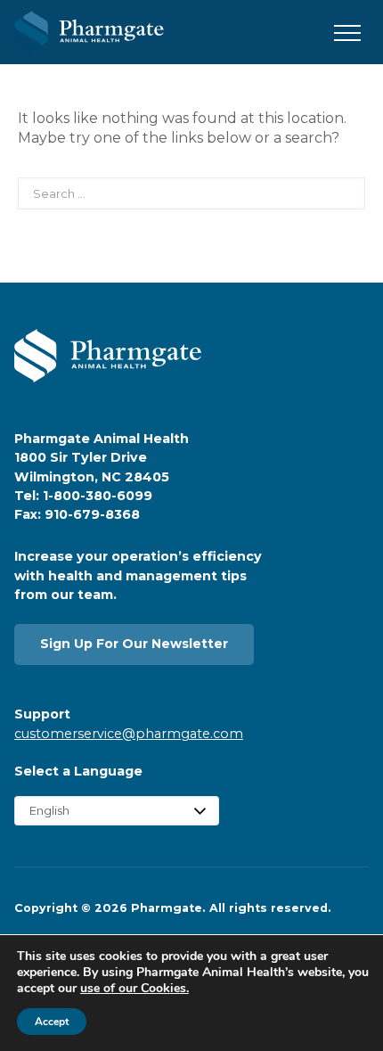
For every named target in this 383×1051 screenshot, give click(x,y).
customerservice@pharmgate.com (128, 734)
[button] (347, 34)
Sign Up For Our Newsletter (134, 644)
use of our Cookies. (134, 988)
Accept (52, 1021)
